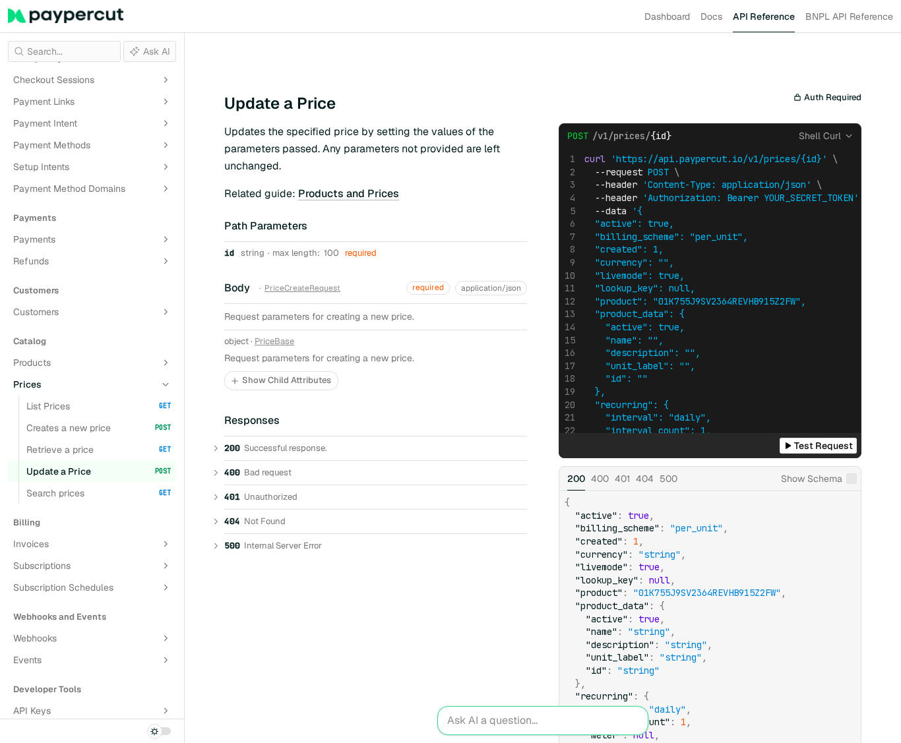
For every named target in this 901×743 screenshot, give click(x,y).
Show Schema (811, 479)
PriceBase (274, 342)
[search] (64, 51)
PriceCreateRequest (302, 288)
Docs (711, 16)
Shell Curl (820, 136)
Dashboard (667, 16)
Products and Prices (348, 193)
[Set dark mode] (158, 731)
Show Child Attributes (286, 380)
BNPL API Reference (849, 16)
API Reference (764, 16)
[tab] (576, 478)
